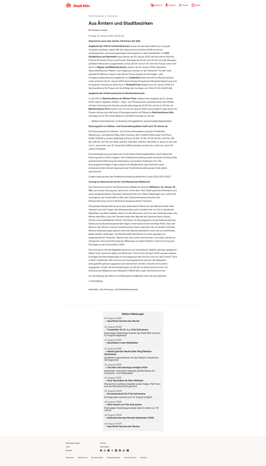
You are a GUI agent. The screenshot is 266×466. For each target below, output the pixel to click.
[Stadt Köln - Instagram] (105, 450)
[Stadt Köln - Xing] (112, 450)
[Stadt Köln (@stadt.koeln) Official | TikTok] (128, 450)
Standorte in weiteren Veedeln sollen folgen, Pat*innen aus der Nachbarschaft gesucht (132, 382)
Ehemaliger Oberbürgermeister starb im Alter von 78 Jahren (131, 406)
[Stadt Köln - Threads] (108, 450)
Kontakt (69, 450)
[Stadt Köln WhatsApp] (123, 450)
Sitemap (143, 457)
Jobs (68, 447)
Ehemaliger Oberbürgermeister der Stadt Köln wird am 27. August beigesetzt (132, 331)
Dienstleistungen (73, 443)
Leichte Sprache (130, 457)
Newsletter (104, 447)
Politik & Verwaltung (96, 16)
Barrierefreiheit (97, 457)
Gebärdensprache (113, 457)
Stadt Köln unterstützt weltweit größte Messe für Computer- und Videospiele (129, 369)
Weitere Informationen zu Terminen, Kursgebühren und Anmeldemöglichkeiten (131, 121)
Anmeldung (97, 280)
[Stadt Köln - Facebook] (101, 450)
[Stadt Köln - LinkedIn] (116, 450)
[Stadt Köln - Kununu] (120, 450)
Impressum (70, 457)
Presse (103, 443)
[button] (195, 5)
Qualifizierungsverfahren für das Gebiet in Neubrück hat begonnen (131, 354)
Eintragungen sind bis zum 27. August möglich (128, 394)
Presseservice (112, 16)
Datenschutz (83, 457)
